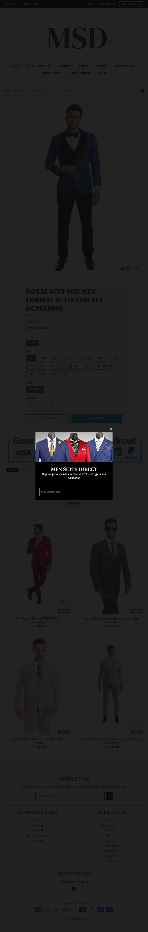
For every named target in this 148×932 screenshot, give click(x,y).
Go (105, 492)
